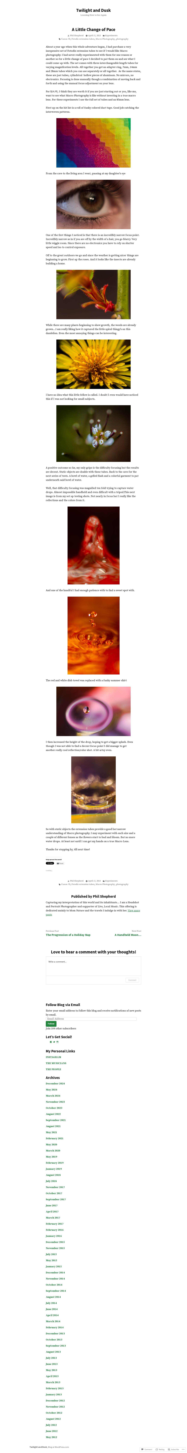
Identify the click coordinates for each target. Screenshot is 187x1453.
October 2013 (54, 1339)
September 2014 (56, 1291)
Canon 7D (65, 39)
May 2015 (51, 1260)
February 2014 (54, 1327)
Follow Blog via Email (63, 1004)
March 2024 (53, 1095)
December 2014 (55, 1272)
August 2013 (53, 1352)
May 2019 (51, 1156)
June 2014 (51, 1309)
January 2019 (54, 1169)
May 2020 (51, 1144)
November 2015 (55, 1248)
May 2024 (51, 1089)
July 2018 (51, 1181)
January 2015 (54, 1266)
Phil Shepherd (77, 35)
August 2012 (53, 1419)
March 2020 (53, 1150)
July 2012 (51, 1425)
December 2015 (55, 1242)
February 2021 (54, 1138)
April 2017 (52, 1211)
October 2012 (54, 1413)
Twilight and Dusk (93, 10)
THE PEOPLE (53, 1069)
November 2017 (55, 1187)
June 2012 (51, 1431)
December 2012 (55, 1400)
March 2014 (53, 1321)
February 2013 (54, 1388)
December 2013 (55, 1333)
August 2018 (53, 1175)
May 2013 (51, 1370)
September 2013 (56, 1345)
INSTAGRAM (53, 1057)
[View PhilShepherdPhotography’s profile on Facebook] (51, 1042)
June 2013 (51, 1364)
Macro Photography (105, 39)
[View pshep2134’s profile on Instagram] (57, 1042)
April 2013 (52, 1376)
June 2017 (51, 1205)
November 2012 (55, 1406)
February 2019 (54, 1163)
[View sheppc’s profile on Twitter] (54, 1042)
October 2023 (54, 1108)
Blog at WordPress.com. (58, 1447)
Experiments (111, 35)
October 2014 (54, 1284)
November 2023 (55, 1102)
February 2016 (54, 1230)
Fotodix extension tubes (83, 39)
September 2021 (56, 1120)
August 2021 (53, 1126)
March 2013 (53, 1382)
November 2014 (55, 1278)
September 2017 (56, 1199)
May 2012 (51, 1437)
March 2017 (53, 1217)
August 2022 (53, 1114)
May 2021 (51, 1132)
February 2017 (54, 1224)
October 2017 (54, 1193)
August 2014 (53, 1297)
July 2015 (51, 1254)
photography (122, 39)
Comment (132, 980)
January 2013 (54, 1394)
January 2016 (54, 1236)
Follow (51, 1023)
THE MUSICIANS (56, 1063)
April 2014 (52, 1315)
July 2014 (51, 1303)
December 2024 (55, 1083)
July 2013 (51, 1358)
